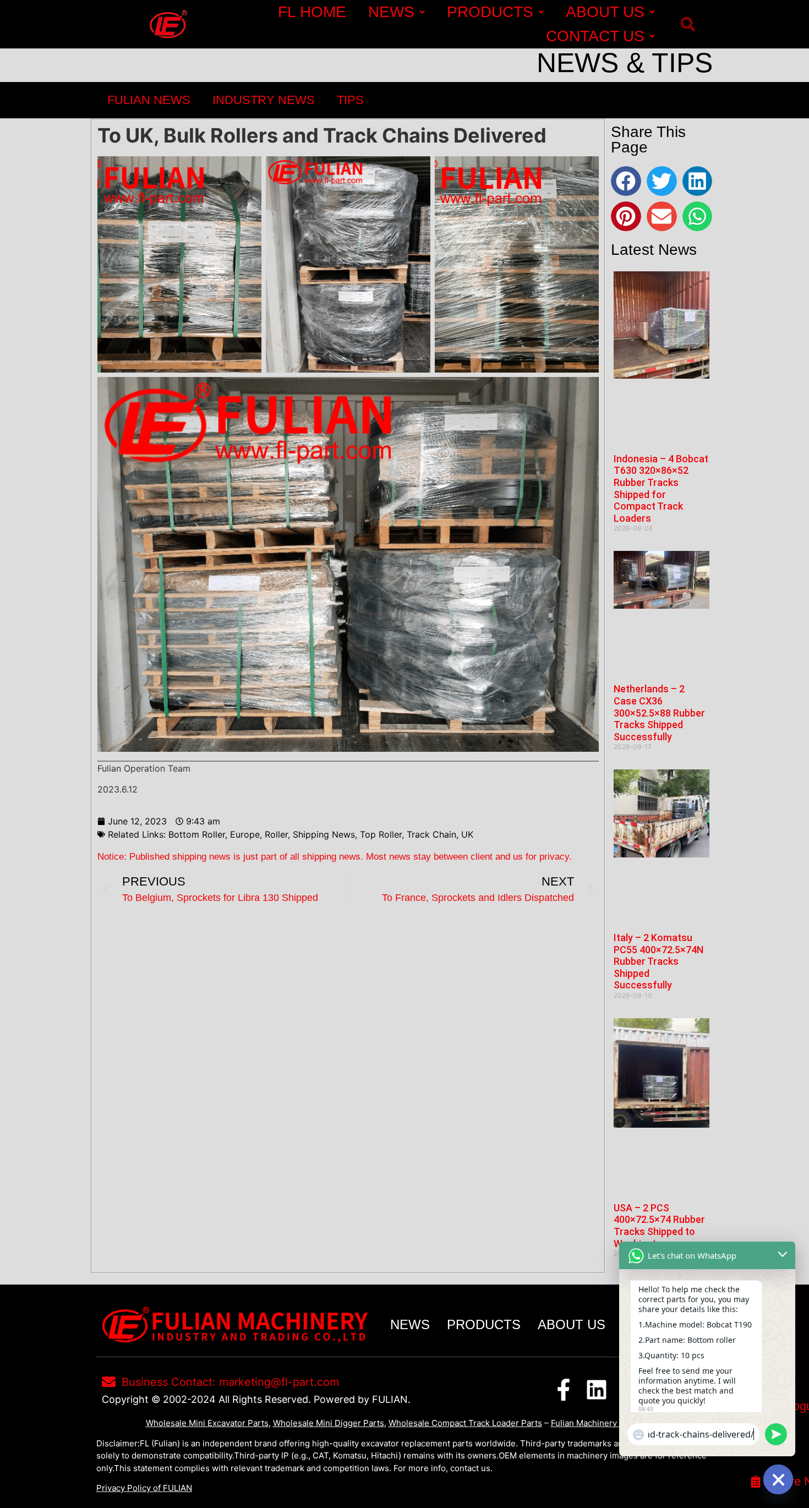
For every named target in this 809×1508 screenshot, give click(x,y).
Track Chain (431, 834)
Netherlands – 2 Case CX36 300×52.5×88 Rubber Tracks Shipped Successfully (659, 712)
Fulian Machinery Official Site (607, 1423)
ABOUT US (605, 11)
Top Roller (381, 834)
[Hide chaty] (778, 1479)
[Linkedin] (597, 1390)
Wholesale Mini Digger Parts (328, 1423)
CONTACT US (595, 36)
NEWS (391, 11)
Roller (276, 834)
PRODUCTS (490, 11)
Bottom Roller (196, 834)
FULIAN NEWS (148, 100)
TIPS (350, 100)
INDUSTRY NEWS (263, 100)
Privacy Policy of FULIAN (144, 1488)
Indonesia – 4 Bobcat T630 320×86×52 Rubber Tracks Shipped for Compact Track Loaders (661, 488)
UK (467, 834)
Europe (245, 834)
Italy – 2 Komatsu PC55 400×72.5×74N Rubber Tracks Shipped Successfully (658, 961)
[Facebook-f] (564, 1390)
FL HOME (312, 11)
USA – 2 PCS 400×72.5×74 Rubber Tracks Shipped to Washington (659, 1225)
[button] (687, 24)
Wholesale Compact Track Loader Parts (465, 1423)
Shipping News (324, 834)
